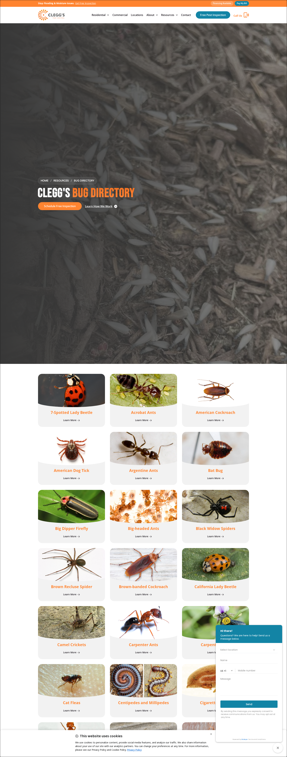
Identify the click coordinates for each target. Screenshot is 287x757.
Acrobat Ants (143, 412)
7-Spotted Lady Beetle (72, 412)
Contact (186, 15)
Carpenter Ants (143, 644)
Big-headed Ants (143, 528)
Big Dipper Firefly (71, 528)
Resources (167, 15)
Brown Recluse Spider (71, 586)
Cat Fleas (71, 702)
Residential (98, 15)
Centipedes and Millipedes (143, 702)
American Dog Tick (71, 470)
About (150, 15)
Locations (137, 15)
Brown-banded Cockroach (143, 586)
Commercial (120, 15)
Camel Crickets (71, 644)
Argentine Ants (143, 470)
